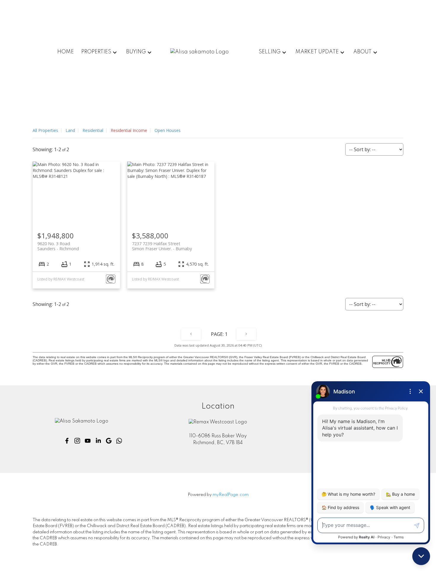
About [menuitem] (362, 52)
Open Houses (168, 130)
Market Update (317, 52)
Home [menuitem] (65, 52)
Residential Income (129, 130)
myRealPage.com (231, 495)
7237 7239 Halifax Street (162, 246)
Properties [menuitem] (96, 52)
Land (70, 130)
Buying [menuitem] (136, 52)
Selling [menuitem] (270, 52)
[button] (67, 441)
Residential (92, 130)
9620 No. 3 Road (58, 246)
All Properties (45, 130)
